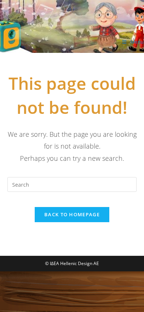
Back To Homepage (72, 214)
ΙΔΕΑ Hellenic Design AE (48, 45)
